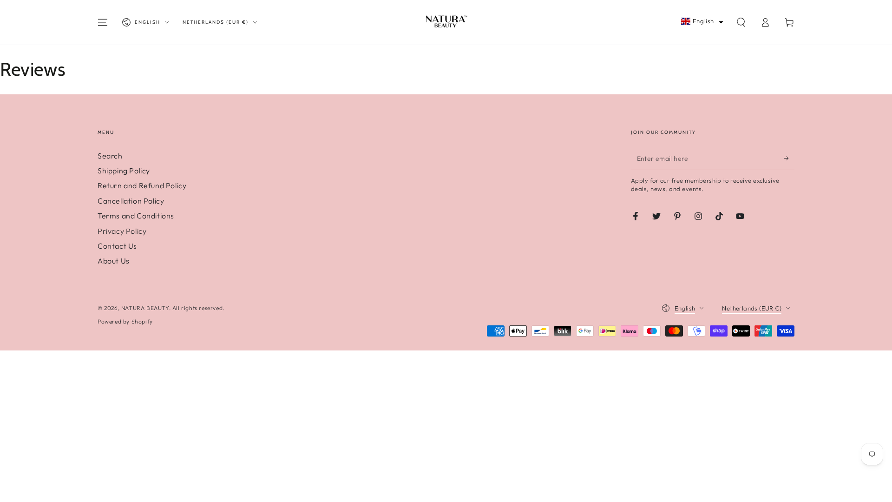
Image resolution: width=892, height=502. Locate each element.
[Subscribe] (789, 158)
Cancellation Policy (131, 200)
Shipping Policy (124, 170)
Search (110, 155)
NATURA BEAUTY (145, 307)
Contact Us (117, 246)
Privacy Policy (122, 231)
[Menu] (103, 22)
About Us (114, 260)
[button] (702, 21)
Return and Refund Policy (142, 185)
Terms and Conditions (136, 215)
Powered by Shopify (125, 321)
